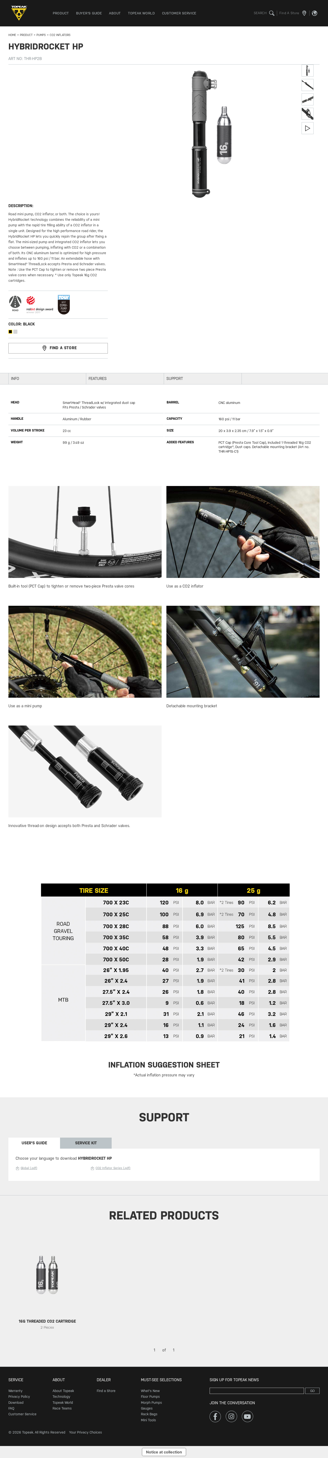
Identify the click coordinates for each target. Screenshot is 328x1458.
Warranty (15, 1391)
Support (174, 378)
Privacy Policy (19, 1396)
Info (15, 378)
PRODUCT (26, 35)
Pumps (41, 35)
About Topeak (63, 1391)
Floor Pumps (150, 1396)
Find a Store (106, 1391)
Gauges (147, 1408)
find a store (63, 348)
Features (98, 378)
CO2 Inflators (60, 35)
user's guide (34, 1143)
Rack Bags (149, 1414)
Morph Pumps (151, 1402)
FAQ (11, 1408)
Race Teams (62, 1408)
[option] (47, 1290)
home (12, 35)
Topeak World (63, 1402)
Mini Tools (148, 1420)
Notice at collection (164, 1452)
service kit (86, 1143)
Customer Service (22, 1414)
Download (16, 1402)
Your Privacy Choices (85, 1432)
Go (312, 1391)
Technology (61, 1396)
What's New (150, 1391)
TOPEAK (20, 13)
